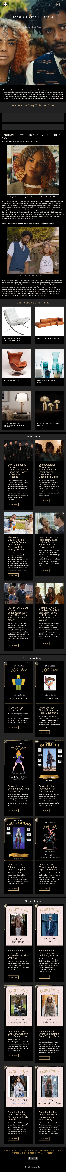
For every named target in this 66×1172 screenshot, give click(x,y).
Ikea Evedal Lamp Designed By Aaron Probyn (14, 425)
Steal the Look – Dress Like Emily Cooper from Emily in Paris (18, 1116)
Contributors (30, 1151)
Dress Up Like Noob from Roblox (18, 709)
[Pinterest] (29, 1158)
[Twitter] (33, 1158)
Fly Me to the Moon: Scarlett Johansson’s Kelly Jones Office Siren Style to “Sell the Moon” (18, 614)
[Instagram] (36, 1158)
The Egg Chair (11, 381)
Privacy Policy (46, 1153)
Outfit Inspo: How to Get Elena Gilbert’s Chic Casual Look (18, 1034)
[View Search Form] (58, 4)
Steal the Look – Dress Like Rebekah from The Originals (18, 954)
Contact (16, 1151)
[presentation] (18, 450)
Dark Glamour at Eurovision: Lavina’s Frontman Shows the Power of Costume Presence (18, 471)
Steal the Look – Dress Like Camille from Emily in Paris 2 (49, 1035)
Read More (13, 505)
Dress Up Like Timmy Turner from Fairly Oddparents (49, 710)
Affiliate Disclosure (51, 1151)
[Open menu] (62, 4)
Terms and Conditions (24, 1153)
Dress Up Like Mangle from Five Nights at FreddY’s (49, 867)
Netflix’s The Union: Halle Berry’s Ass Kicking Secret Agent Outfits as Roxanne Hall (49, 542)
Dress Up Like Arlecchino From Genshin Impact (17, 867)
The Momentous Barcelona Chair (13, 339)
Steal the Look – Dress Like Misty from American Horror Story (48, 1116)
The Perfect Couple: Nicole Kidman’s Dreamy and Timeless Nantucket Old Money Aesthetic (17, 543)
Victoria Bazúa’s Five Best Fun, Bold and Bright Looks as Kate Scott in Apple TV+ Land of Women (49, 614)
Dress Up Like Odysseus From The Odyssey (47, 788)
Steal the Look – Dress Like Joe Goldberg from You (49, 953)
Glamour (36, 291)
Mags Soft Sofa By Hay (49, 338)
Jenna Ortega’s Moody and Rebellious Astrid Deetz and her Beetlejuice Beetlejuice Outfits (49, 471)
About (7, 1151)
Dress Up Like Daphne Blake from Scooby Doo (18, 788)
